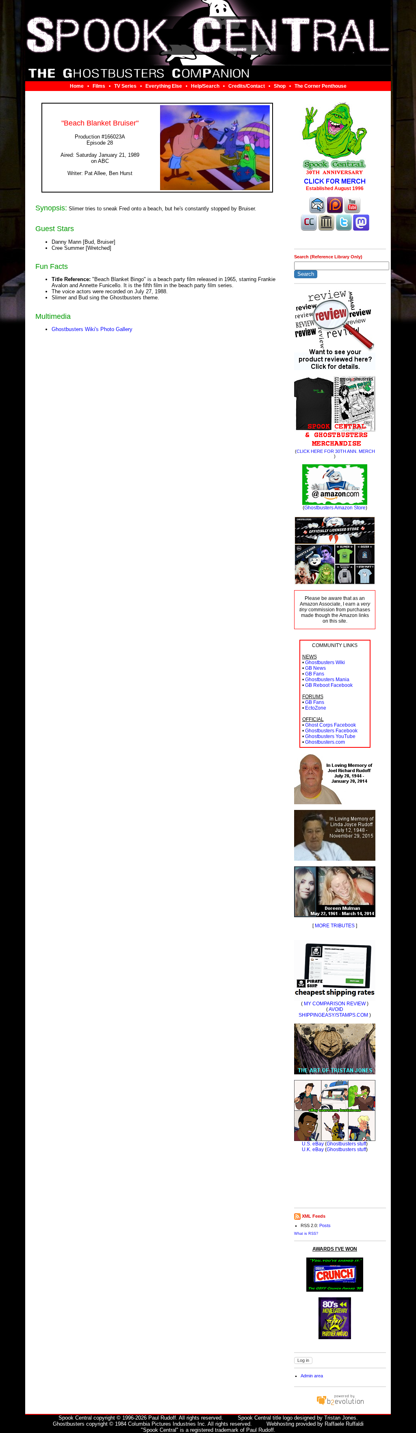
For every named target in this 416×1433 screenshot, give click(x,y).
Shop (280, 86)
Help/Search (205, 86)
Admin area (312, 1375)
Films (99, 86)
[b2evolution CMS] (340, 1405)
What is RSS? (306, 1233)
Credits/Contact (246, 86)
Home (77, 86)
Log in (303, 1360)
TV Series (125, 86)
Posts (325, 1225)
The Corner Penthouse (321, 86)
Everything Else (163, 86)
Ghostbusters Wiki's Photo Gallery (92, 329)
